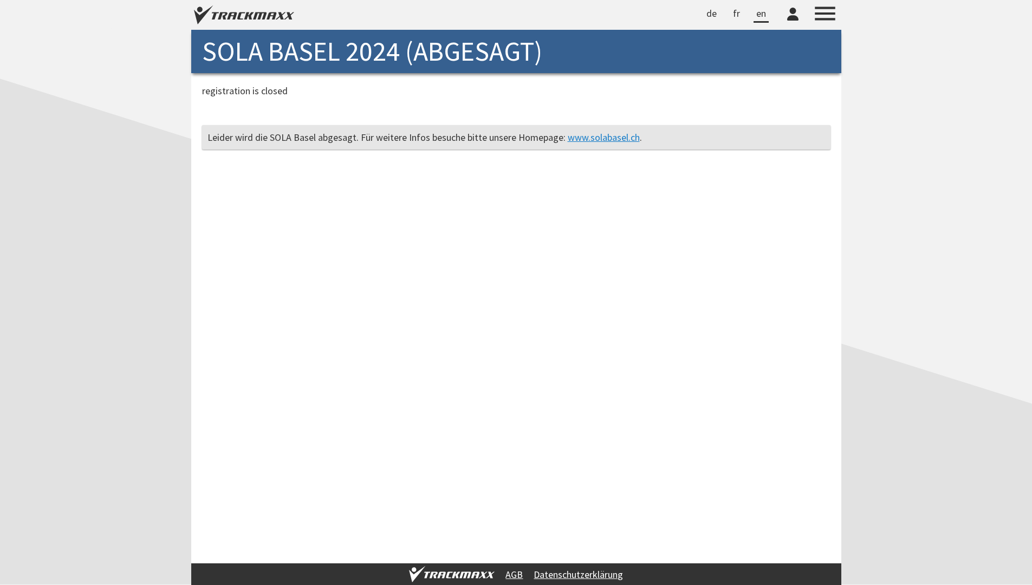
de (711, 13)
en (761, 13)
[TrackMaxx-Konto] (793, 22)
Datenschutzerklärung (578, 574)
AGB (514, 574)
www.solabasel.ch (604, 137)
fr (736, 13)
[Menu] (825, 15)
